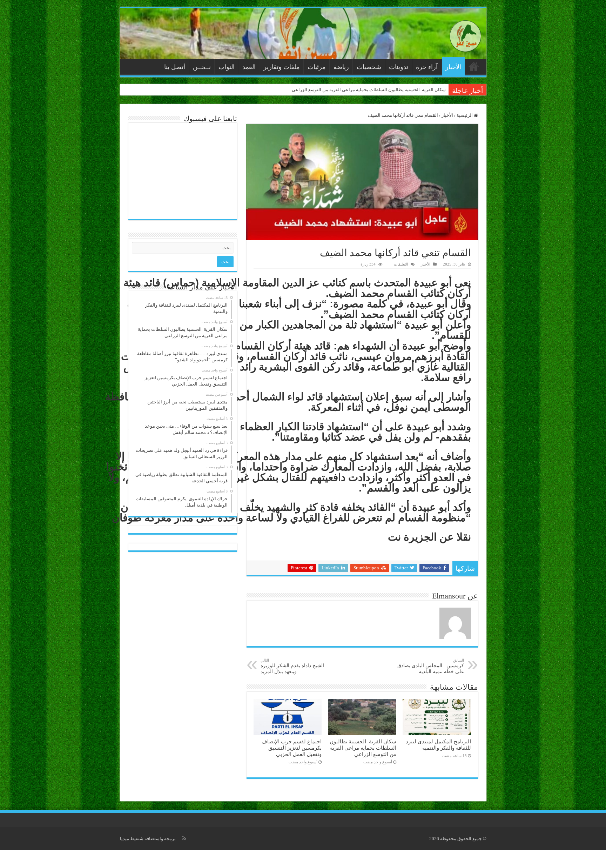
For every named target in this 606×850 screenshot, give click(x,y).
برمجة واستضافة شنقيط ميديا (148, 838)
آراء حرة (427, 67)
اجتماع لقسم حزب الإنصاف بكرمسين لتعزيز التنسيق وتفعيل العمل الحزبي (292, 747)
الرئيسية (474, 66)
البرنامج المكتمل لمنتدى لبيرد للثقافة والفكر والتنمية (438, 744)
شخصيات (369, 67)
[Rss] (184, 838)
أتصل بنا (174, 67)
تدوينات (398, 67)
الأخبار (453, 67)
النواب (226, 67)
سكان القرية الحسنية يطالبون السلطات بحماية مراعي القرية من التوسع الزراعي (369, 89)
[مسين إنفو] (465, 34)
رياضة (341, 67)
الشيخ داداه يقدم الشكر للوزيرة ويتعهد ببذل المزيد (292, 666)
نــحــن (202, 67)
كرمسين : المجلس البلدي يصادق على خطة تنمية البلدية (430, 666)
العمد (249, 67)
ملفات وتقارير (281, 67)
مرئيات (317, 67)
